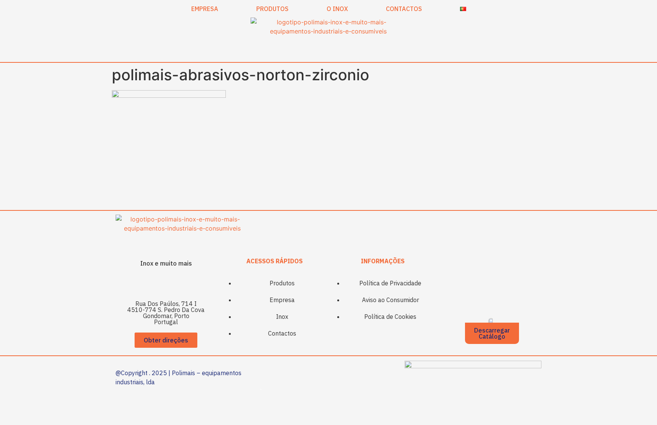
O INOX (337, 9)
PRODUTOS (272, 9)
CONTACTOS (404, 9)
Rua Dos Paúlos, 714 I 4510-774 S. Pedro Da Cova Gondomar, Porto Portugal (166, 313)
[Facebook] (155, 283)
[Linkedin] (176, 283)
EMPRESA (204, 9)
